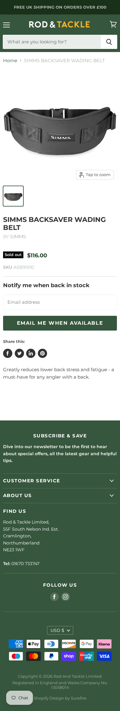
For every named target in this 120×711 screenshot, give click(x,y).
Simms (18, 236)
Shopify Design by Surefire (60, 698)
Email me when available (60, 323)
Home (10, 60)
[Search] (109, 42)
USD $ (57, 630)
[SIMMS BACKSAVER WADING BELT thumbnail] (13, 196)
